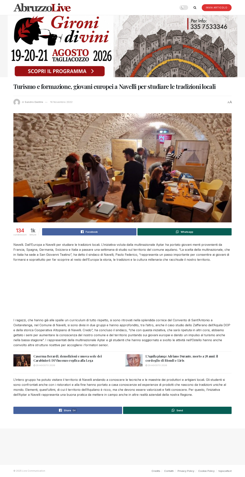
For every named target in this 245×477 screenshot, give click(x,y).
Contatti (169, 470)
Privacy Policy (186, 470)
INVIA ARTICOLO (216, 7)
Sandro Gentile (34, 101)
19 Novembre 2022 (61, 101)
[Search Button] (195, 7)
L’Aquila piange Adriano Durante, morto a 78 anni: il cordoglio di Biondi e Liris (181, 358)
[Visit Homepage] (42, 7)
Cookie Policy (206, 470)
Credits (156, 470)
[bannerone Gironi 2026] (122, 46)
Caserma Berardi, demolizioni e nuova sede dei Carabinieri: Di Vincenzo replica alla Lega (67, 358)
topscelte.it (225, 470)
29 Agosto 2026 (45, 365)
